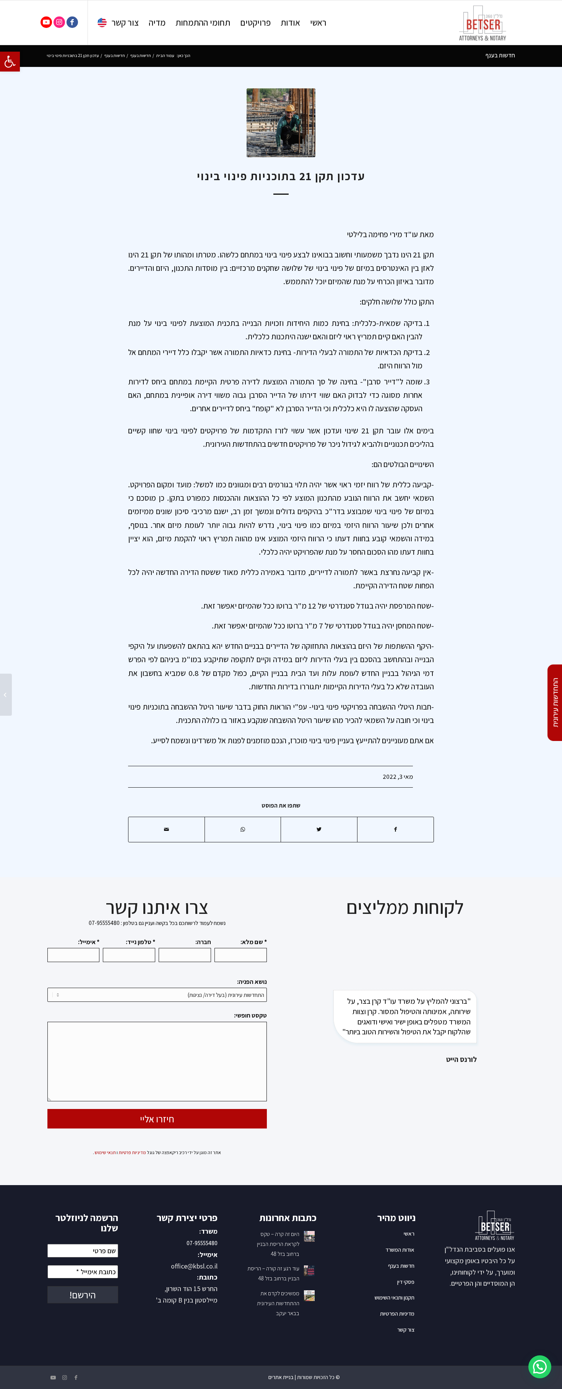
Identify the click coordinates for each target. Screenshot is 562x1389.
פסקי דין (405, 1281)
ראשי (409, 1233)
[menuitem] (318, 22)
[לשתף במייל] (166, 829)
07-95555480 (202, 1243)
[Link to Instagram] (59, 22)
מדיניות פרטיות (132, 1152)
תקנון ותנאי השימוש (394, 1297)
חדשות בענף (500, 55)
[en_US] (102, 24)
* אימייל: (88, 942)
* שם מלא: (253, 942)
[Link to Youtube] (46, 22)
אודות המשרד (399, 1249)
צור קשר (405, 1329)
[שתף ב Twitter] (319, 829)
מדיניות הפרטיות (397, 1313)
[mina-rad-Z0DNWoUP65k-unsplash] (281, 122)
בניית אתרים (281, 1377)
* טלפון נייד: (140, 942)
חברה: (203, 942)
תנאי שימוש (105, 1152)
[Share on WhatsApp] (243, 829)
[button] (10, 62)
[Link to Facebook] (72, 22)
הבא (502, 1017)
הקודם (307, 1017)
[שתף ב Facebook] (395, 829)
